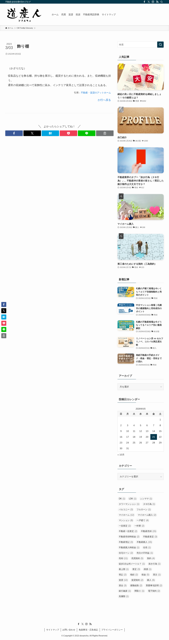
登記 (122, 574)
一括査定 (125, 526)
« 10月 (121, 454)
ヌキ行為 (149, 504)
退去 (122, 585)
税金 (145, 574)
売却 (123, 558)
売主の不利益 (145, 553)
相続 (134, 574)
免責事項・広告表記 (88, 629)
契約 (151, 558)
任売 (147, 547)
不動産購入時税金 (129, 547)
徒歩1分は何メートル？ (132, 564)
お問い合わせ (68, 629)
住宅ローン (126, 553)
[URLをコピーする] (105, 133)
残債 (147, 569)
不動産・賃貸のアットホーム (96, 92)
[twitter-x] (149, 2)
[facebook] (144, 2)
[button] (14, 133)
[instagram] (153, 2)
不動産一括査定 (128, 531)
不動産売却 (148, 531)
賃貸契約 (137, 580)
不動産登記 (126, 542)
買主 (157, 574)
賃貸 (123, 580)
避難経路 (136, 585)
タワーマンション (129, 504)
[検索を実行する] (160, 44)
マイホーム (126, 515)
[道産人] (24, 14)
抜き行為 (154, 564)
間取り (139, 591)
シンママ (146, 498)
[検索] (161, 2)
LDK (132, 498)
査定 (136, 569)
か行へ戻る (104, 100)
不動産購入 (144, 542)
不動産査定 (150, 536)
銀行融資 (125, 591)
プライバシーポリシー (112, 629)
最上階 (124, 569)
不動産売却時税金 (129, 536)
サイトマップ (52, 629)
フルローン (144, 509)
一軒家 (139, 526)
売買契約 (137, 558)
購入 (151, 580)
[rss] (157, 2)
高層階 (124, 596)
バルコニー (126, 509)
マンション (126, 520)
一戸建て (143, 520)
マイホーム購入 (147, 515)
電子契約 (154, 591)
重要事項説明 (154, 585)
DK (122, 498)
